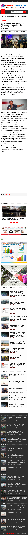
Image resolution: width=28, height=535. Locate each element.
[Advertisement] (14, 178)
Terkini (5, 371)
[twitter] (13, 1)
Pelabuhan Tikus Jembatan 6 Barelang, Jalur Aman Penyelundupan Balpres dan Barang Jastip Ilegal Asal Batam (18, 294)
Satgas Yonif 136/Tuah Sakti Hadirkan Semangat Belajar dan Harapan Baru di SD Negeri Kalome (16, 433)
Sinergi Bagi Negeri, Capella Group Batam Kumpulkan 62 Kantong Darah (16, 455)
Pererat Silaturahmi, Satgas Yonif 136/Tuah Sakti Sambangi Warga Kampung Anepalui (17, 376)
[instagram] (15, 1)
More (25, 371)
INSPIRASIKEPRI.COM (11, 533)
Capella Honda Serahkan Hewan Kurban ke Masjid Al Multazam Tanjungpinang (15, 448)
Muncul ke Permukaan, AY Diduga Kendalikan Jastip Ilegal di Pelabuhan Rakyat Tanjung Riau (18, 318)
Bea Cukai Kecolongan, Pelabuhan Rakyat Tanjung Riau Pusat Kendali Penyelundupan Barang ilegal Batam (18, 302)
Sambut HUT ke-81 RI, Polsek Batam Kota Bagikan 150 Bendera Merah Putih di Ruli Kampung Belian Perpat (17, 491)
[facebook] (10, 1)
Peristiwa (7, 194)
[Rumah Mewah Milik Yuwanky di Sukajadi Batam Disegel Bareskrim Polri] (5, 350)
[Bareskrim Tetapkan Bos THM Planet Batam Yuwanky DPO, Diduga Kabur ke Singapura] (5, 365)
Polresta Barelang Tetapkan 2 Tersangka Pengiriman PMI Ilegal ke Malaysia (16, 440)
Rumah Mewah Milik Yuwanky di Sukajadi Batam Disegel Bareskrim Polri (13, 219)
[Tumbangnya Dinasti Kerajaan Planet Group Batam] (5, 358)
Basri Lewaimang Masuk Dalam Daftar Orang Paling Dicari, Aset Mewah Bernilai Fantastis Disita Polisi (18, 311)
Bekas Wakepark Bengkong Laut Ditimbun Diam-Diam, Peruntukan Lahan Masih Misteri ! (18, 343)
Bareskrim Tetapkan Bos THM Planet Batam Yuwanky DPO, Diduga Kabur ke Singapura (17, 365)
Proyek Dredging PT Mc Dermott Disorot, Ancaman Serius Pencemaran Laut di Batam (15, 478)
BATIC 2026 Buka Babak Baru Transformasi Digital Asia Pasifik (17, 383)
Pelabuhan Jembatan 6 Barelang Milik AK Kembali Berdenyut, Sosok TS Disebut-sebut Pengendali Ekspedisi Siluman (18, 335)
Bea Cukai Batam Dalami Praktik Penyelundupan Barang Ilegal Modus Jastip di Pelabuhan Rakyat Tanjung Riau (18, 326)
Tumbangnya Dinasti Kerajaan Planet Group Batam (17, 357)
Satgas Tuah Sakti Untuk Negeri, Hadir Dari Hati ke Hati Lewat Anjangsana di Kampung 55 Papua (16, 426)
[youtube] (18, 1)
